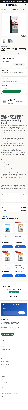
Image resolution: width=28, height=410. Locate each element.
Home (2, 9)
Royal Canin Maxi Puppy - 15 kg (7, 238)
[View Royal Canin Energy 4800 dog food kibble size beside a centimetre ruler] (10, 41)
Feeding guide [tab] (13, 110)
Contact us (3, 367)
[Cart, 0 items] (25, 4)
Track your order (4, 369)
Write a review (14, 292)
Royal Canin (6, 9)
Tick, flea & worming (5, 349)
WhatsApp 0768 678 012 (7, 334)
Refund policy (4, 387)
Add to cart (7, 246)
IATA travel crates (4, 352)
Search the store (4, 372)
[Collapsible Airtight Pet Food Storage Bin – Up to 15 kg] (4, 101)
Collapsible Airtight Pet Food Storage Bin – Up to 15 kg (11, 100)
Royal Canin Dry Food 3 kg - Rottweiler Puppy (7, 267)
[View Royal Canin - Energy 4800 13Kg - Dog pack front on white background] (4, 41)
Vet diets (3, 346)
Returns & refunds (5, 364)
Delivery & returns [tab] (23, 110)
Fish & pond (3, 355)
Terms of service (4, 385)
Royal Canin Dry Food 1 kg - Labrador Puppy (20, 267)
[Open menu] (2, 4)
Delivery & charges (5, 361)
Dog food (3, 340)
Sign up (21, 312)
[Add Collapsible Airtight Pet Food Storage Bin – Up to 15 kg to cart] (23, 101)
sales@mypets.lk (4, 330)
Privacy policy (4, 382)
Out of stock (19, 64)
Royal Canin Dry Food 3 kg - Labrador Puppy (20, 238)
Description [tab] (5, 110)
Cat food (3, 343)
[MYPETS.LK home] (11, 5)
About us (3, 379)
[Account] (22, 4)
